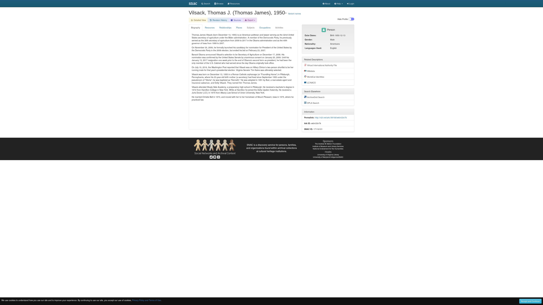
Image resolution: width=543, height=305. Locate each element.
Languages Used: (313, 48)
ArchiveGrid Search (316, 97)
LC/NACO (311, 82)
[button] (338, 3)
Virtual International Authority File (322, 65)
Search (206, 3)
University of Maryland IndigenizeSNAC (328, 157)
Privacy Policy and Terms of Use (146, 300)
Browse (219, 3)
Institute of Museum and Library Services (328, 146)
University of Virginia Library (328, 154)
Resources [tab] (210, 27)
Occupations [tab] (265, 27)
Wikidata (311, 71)
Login (351, 3)
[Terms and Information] (218, 157)
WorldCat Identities (315, 76)
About (327, 3)
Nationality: (310, 43)
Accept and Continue (530, 301)
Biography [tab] (195, 27)
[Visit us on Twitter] (211, 157)
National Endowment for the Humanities (328, 148)
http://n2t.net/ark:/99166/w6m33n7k (331, 117)
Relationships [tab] (225, 27)
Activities (279, 27)
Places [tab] (239, 27)
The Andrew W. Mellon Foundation (328, 143)
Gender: (309, 39)
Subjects (251, 27)
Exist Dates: (310, 35)
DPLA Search (313, 103)
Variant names (294, 13)
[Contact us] (214, 157)
